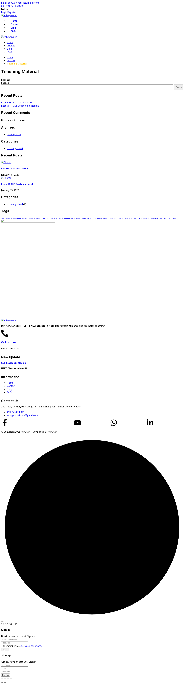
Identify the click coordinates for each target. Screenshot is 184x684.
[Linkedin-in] (150, 422)
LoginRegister (8, 12)
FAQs (13, 31)
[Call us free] (4, 333)
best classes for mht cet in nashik (14, 218)
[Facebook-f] (4, 422)
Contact (15, 24)
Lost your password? (31, 646)
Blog (13, 28)
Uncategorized (15, 148)
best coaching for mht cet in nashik (43, 218)
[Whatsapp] (113, 422)
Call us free (8, 342)
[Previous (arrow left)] (2, 682)
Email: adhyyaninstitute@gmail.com (20, 2)
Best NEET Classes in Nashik (16, 102)
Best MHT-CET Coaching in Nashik (20, 105)
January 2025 (14, 134)
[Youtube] (77, 422)
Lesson (11, 60)
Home (14, 21)
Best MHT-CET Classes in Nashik (70, 218)
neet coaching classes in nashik (145, 218)
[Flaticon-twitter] (41, 422)
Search (5, 82)
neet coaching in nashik (169, 218)
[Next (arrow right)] (5, 682)
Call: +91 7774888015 (12, 5)
